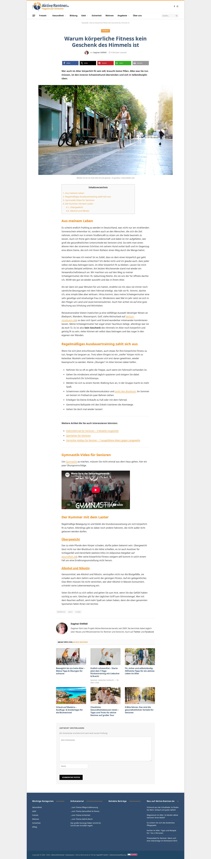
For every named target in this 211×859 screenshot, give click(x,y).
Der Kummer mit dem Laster (78, 203)
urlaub (77, 612)
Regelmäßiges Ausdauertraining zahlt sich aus (87, 196)
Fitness (105, 31)
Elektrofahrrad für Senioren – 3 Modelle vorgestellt (92, 430)
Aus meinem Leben (73, 193)
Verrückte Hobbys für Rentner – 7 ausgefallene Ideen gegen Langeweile (103, 440)
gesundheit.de (69, 556)
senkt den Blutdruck (125, 391)
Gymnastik (71, 461)
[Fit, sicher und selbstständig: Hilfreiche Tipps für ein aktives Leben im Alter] (140, 656)
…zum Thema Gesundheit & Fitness (84, 811)
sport (70, 612)
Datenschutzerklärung (118, 855)
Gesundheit (58, 15)
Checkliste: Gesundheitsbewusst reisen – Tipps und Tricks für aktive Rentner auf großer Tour (104, 711)
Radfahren (61, 612)
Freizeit (42, 15)
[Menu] (33, 15)
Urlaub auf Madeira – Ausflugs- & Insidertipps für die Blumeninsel (69, 710)
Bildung (73, 15)
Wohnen (110, 15)
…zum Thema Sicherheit (80, 815)
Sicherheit (97, 15)
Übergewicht (74, 207)
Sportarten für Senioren (78, 435)
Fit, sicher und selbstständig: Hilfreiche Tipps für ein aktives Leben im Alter (139, 671)
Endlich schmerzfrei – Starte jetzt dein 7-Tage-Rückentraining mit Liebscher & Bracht (105, 672)
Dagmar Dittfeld (99, 52)
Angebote (122, 15)
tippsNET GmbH (102, 855)
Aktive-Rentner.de (57, 855)
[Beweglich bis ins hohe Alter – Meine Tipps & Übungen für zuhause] (71, 656)
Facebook (149, 631)
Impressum (70, 855)
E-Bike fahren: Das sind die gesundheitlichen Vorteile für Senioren (139, 710)
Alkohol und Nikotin (77, 210)
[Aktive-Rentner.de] (50, 6)
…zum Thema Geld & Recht (81, 819)
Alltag (34, 827)
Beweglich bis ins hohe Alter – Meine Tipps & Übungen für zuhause (70, 671)
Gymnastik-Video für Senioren (79, 200)
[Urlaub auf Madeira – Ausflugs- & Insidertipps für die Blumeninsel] (71, 695)
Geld (83, 15)
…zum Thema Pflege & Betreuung (84, 807)
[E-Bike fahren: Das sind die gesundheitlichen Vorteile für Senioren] (140, 695)
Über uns (137, 15)
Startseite (85, 23)
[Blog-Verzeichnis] (132, 855)
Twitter (137, 631)
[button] (70, 63)
